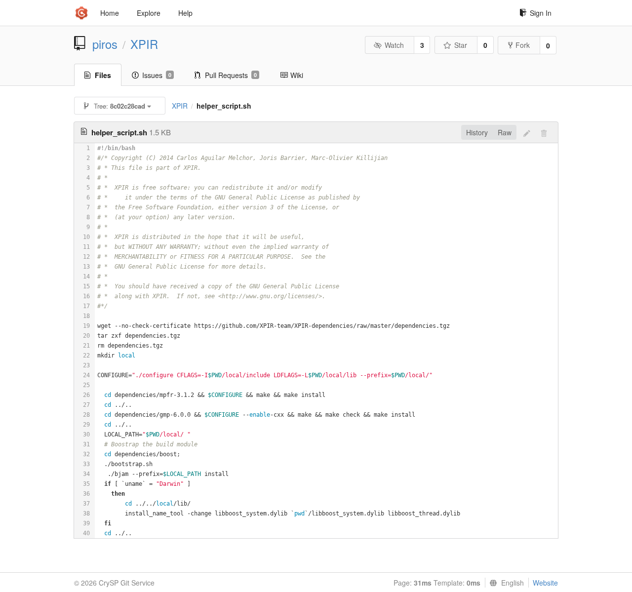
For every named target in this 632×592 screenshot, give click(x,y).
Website (545, 583)
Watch (394, 45)
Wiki (296, 75)
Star (460, 45)
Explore (148, 13)
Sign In (541, 13)
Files (103, 75)
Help (185, 13)
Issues (156, 75)
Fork (522, 45)
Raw (505, 132)
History (477, 132)
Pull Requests (231, 75)
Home (109, 13)
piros (105, 44)
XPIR (144, 44)
